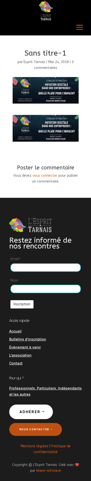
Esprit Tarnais (34, 62)
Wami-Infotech (48, 471)
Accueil (15, 331)
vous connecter (45, 176)
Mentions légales (34, 446)
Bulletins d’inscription (27, 339)
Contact (16, 363)
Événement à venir (25, 347)
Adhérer (30, 412)
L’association (20, 355)
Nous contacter (34, 429)
